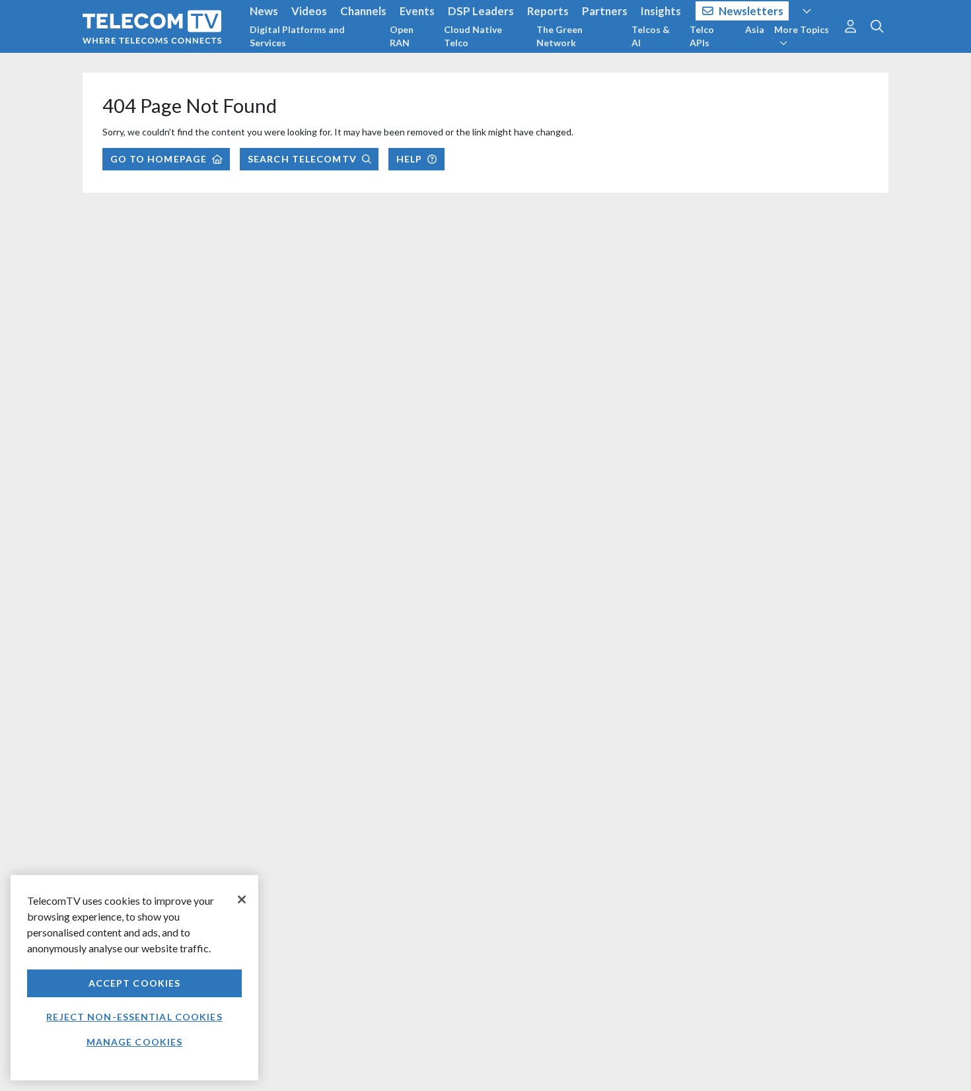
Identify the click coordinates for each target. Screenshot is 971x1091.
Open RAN (402, 36)
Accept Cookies (135, 983)
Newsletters (751, 11)
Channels (363, 11)
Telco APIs (702, 36)
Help (409, 158)
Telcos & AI (650, 36)
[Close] (241, 899)
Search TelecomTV (302, 158)
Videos (309, 11)
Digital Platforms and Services (297, 36)
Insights (661, 11)
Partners (605, 11)
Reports (548, 11)
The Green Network (559, 36)
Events (417, 11)
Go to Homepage (158, 158)
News (264, 11)
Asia (754, 29)
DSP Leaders (481, 11)
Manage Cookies (135, 1041)
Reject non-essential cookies (134, 1016)
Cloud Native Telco (473, 36)
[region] (134, 977)
